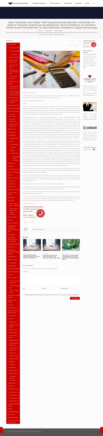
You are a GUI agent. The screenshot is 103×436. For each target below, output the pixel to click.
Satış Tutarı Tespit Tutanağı (12, 301)
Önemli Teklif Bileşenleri (13, 271)
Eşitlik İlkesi (10, 166)
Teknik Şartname (12, 315)
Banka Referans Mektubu (14, 108)
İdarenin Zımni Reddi (13, 178)
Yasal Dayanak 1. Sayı (15, 392)
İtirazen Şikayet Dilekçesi (13, 244)
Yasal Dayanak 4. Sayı (15, 401)
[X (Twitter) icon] (88, 431)
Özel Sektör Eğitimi (14, 138)
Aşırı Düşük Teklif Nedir (13, 105)
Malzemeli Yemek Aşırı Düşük (14, 77)
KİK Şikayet (12, 361)
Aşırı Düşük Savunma (15, 57)
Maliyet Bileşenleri (12, 265)
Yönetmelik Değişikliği (13, 417)
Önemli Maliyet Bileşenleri (14, 268)
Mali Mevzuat (13, 135)
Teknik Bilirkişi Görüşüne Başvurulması (13, 378)
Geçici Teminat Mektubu (13, 172)
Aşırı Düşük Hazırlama (15, 47)
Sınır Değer (10, 305)
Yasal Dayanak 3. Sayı (15, 398)
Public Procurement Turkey (14, 291)
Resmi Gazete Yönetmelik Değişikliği (14, 296)
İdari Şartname (11, 181)
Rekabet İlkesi (13, 367)
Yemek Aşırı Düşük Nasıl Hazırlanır (13, 404)
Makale (12, 150)
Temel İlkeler (48, 30)
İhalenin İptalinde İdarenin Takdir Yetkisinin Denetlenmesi (13, 211)
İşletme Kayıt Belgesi (13, 223)
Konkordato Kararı (12, 256)
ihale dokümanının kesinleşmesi (14, 349)
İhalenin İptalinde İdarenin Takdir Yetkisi (15, 204)
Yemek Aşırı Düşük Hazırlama (14, 101)
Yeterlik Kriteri (11, 414)
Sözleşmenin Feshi (12, 307)
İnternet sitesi (64, 288)
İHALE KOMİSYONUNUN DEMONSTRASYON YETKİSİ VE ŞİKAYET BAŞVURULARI (31, 256)
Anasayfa (40, 30)
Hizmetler (10, 175)
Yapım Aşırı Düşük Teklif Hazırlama (14, 87)
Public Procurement (12, 277)
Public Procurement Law (14, 286)
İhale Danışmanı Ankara (13, 336)
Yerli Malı (10, 408)
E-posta (44, 288)
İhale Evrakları (11, 197)
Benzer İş (15, 54)
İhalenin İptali (11, 200)
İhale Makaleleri (14, 144)
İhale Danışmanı (58, 30)
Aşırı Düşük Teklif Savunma (14, 66)
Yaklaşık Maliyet (12, 383)
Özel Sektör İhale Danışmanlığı (13, 125)
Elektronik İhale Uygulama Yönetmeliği (16, 158)
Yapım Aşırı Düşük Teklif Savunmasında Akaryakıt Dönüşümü (14, 92)
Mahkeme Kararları (12, 259)
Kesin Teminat (11, 247)
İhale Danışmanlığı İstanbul (12, 193)
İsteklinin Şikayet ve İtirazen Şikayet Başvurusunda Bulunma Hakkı (14, 228)
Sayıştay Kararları (14, 373)
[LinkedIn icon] (91, 431)
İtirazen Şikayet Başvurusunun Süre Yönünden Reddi (12, 239)
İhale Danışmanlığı (14, 340)
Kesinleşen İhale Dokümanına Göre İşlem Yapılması (13, 251)
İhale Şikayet (12, 352)
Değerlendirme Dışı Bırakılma (14, 325)
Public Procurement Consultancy (14, 281)
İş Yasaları (10, 220)
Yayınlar (11, 141)
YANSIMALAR (11, 386)
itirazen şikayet (11, 234)
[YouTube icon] (89, 431)
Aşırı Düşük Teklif (12, 44)
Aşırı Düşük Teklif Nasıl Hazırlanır (14, 61)
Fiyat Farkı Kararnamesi (13, 169)
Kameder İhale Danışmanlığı (38, 229)
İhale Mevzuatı (13, 132)
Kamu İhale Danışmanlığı (13, 115)
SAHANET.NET (9, 433)
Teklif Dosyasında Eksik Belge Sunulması (13, 311)
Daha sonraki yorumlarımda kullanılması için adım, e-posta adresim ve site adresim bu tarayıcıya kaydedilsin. (52, 294)
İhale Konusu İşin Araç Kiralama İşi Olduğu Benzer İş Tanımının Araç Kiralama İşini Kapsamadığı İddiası (70, 257)
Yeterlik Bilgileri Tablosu (13, 411)
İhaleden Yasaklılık (14, 355)
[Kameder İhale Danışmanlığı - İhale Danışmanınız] (18, 3)
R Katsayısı (12, 364)
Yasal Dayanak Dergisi (13, 389)
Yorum (25, 271)
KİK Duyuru (13, 147)
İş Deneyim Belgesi (15, 51)
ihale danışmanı (11, 183)
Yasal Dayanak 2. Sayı (15, 395)
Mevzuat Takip (14, 153)
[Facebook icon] (86, 431)
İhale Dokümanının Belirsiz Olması (14, 344)
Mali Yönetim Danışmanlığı (13, 120)
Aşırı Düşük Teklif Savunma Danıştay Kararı (14, 71)
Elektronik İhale (11, 163)
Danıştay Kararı (13, 263)
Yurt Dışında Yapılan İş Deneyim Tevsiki (13, 421)
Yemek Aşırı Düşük (14, 97)
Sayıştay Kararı (13, 370)
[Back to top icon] (95, 431)
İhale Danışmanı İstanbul (14, 189)
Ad (24, 288)
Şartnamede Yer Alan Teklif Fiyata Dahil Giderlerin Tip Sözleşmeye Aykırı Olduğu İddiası (51, 256)
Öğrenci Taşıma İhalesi (13, 82)
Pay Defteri (10, 274)
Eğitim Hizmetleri (12, 129)
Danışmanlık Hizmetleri (13, 111)
